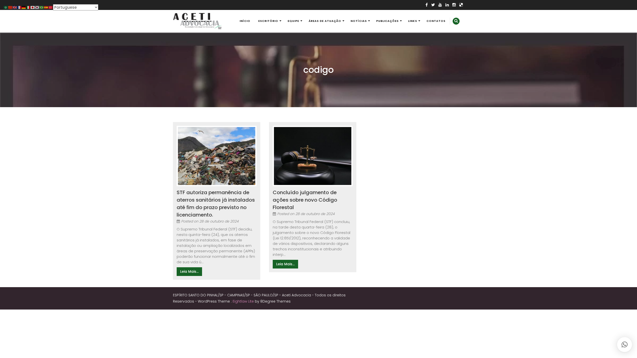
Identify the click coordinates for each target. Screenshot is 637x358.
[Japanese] (33, 7)
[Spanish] (46, 7)
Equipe (293, 21)
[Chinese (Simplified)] (10, 7)
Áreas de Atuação (325, 21)
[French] (19, 7)
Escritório (268, 21)
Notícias (359, 21)
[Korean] (37, 7)
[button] (624, 344)
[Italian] (28, 7)
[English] (15, 7)
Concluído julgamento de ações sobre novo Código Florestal (305, 200)
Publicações (387, 21)
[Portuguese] (42, 7)
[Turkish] (51, 7)
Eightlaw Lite (244, 301)
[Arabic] (6, 7)
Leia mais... (189, 271)
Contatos (435, 21)
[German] (24, 7)
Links (412, 21)
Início (245, 21)
